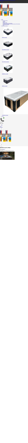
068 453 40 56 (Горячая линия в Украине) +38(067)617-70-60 (7, 0)
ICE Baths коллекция (5, 115)
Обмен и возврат (5, 22)
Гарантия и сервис (5, 20)
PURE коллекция (4, 37)
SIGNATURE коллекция (5, 49)
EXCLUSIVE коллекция (5, 61)
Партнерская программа (6, 24)
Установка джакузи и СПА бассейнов (7, 23)
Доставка (4, 21)
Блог (3, 25)
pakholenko (3, 149)
